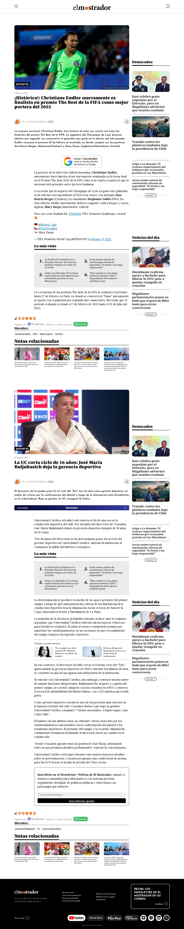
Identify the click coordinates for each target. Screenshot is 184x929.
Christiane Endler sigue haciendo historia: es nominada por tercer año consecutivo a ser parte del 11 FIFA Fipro (86, 365)
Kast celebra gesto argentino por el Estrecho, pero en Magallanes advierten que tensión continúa (148, 103)
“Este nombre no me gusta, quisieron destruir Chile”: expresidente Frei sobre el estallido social (103, 277)
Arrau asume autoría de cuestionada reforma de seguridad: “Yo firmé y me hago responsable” (106, 263)
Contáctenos (101, 899)
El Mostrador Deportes (36, 121)
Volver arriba (19, 918)
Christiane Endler (22, 334)
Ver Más (50, 121)
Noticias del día (145, 237)
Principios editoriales (70, 898)
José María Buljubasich (25, 829)
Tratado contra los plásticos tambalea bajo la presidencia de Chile (150, 145)
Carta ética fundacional (71, 895)
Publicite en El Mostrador (106, 893)
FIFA (35, 334)
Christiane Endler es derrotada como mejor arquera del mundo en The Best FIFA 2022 (26, 364)
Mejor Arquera (46, 334)
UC (39, 829)
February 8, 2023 (100, 239)
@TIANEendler (47, 228)
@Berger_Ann (47, 224)
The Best (58, 334)
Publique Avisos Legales (105, 896)
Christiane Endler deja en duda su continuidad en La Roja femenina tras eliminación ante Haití (56, 364)
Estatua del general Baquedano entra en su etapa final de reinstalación (114, 651)
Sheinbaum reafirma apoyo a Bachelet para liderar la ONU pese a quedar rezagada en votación (149, 279)
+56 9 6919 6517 (20, 901)
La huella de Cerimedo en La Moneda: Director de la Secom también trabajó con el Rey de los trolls (60, 263)
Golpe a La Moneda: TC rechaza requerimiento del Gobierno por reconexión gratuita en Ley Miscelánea (62, 277)
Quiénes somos (68, 892)
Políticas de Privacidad (71, 900)
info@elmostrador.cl (33, 901)
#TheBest (74, 214)
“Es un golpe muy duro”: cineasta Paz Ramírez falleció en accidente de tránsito (66, 651)
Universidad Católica (52, 829)
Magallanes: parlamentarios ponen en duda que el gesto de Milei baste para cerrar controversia (150, 301)
